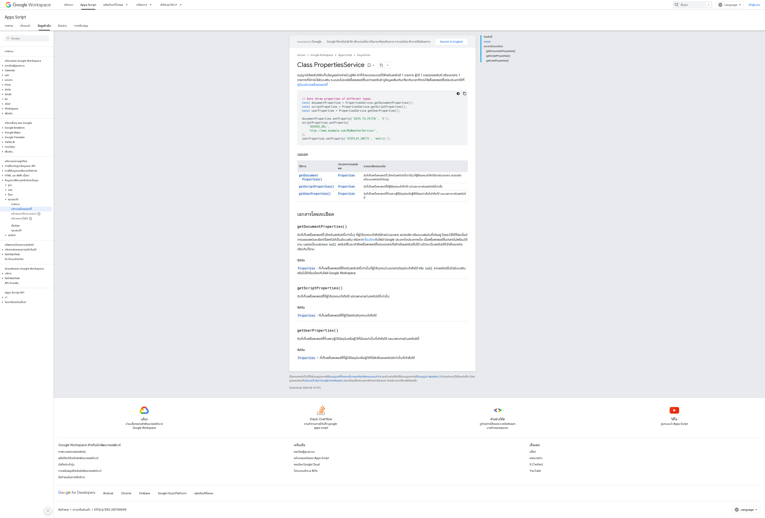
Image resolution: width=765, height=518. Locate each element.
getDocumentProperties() (310, 177)
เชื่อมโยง (369, 239)
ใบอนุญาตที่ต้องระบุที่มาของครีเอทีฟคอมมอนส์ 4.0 (355, 376)
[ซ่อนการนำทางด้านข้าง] (48, 511)
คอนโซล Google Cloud (307, 464)
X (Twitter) (536, 464)
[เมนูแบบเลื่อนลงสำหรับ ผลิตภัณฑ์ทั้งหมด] (128, 5)
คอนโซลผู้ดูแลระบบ (304, 451)
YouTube (535, 470)
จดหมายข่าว (536, 458)
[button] (26, 65)
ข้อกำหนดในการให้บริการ (71, 477)
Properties (346, 175)
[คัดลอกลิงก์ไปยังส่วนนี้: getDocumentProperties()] (352, 226)
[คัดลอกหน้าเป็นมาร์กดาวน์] (381, 65)
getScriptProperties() (316, 186)
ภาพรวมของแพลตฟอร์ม (72, 451)
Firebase (144, 493)
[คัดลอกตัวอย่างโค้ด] (464, 93)
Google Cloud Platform (172, 493)
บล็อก (533, 451)
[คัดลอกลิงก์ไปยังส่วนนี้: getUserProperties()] (343, 330)
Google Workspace (322, 55)
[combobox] (692, 4)
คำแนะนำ (25, 25)
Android (108, 493)
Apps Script (88, 5)
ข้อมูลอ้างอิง (44, 25)
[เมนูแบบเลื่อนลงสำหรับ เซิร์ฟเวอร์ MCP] (182, 5)
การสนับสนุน (81, 25)
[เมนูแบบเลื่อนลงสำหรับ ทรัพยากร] (152, 5)
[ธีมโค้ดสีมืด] (458, 93)
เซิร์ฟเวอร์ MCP (168, 5)
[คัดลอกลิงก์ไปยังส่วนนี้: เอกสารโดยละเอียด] (338, 214)
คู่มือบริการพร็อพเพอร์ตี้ (312, 85)
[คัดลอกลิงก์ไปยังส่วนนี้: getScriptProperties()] (348, 288)
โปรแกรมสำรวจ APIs (306, 470)
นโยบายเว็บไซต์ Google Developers (323, 380)
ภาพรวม (9, 25)
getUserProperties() (315, 193)
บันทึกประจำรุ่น (66, 464)
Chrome (126, 493)
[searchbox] (27, 38)
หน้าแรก (68, 5)
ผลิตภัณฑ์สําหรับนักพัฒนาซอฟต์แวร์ (78, 458)
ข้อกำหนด (63, 509)
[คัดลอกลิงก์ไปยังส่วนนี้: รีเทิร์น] (309, 260)
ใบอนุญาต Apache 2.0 (429, 376)
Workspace (39, 5)
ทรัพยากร (141, 5)
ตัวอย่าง (62, 25)
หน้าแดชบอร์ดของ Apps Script (311, 458)
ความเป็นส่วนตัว (81, 509)
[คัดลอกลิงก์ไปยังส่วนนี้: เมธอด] (312, 154)
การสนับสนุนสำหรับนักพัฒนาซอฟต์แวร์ (79, 470)
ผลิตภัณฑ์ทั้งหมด (113, 5)
